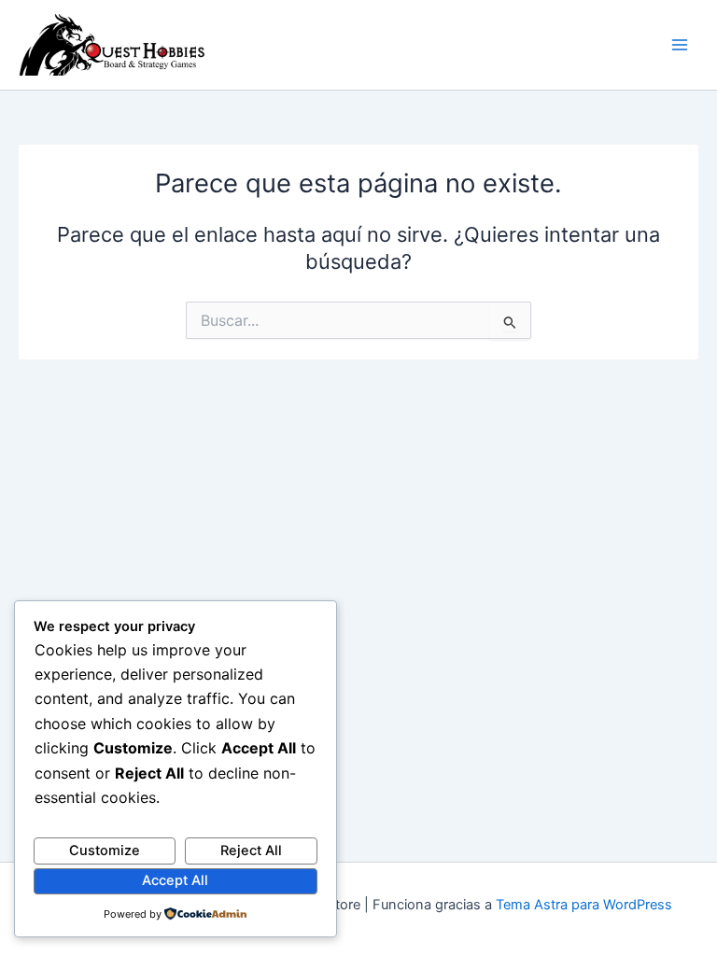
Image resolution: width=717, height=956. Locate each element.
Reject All (251, 850)
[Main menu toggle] (679, 44)
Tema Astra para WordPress (584, 904)
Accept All (175, 880)
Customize (104, 850)
